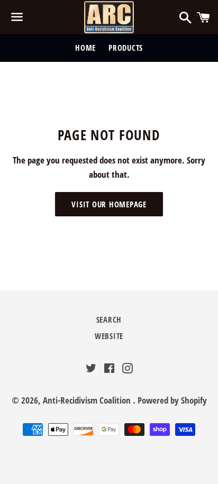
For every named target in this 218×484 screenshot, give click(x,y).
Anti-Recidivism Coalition (88, 400)
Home (85, 47)
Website (109, 336)
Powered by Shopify (172, 400)
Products (125, 47)
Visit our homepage (109, 204)
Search (109, 319)
